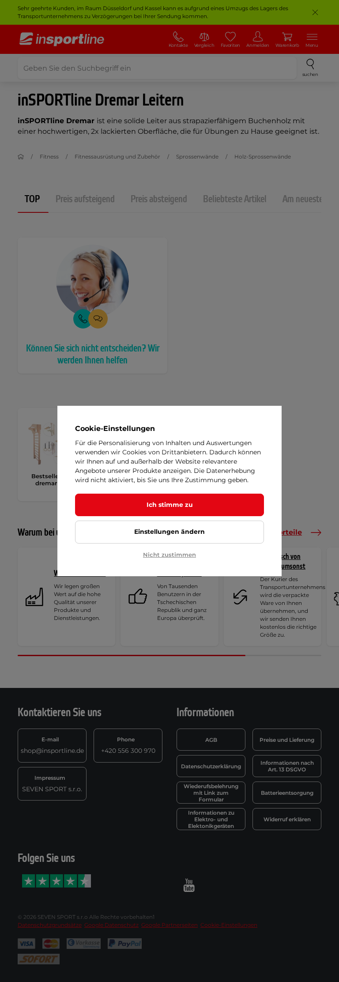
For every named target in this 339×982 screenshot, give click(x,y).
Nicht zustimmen (169, 554)
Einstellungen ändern (169, 532)
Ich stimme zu (170, 505)
